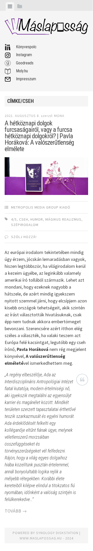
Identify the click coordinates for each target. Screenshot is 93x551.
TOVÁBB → (16, 511)
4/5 (14, 219)
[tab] (10, 6)
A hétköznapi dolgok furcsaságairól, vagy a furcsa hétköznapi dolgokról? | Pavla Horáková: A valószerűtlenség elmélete (39, 136)
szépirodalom (24, 224)
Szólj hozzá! (24, 236)
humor (36, 219)
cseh (23, 219)
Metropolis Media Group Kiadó (40, 207)
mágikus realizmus (63, 219)
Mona (59, 115)
